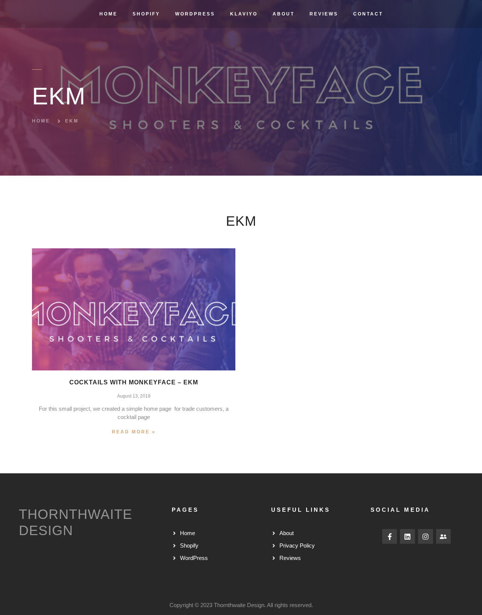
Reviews (324, 14)
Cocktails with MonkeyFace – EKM (133, 382)
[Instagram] (425, 536)
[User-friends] (443, 536)
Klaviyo (244, 14)
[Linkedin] (407, 536)
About (283, 14)
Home (108, 14)
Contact (368, 14)
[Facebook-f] (389, 536)
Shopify (146, 14)
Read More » (134, 431)
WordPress (195, 14)
